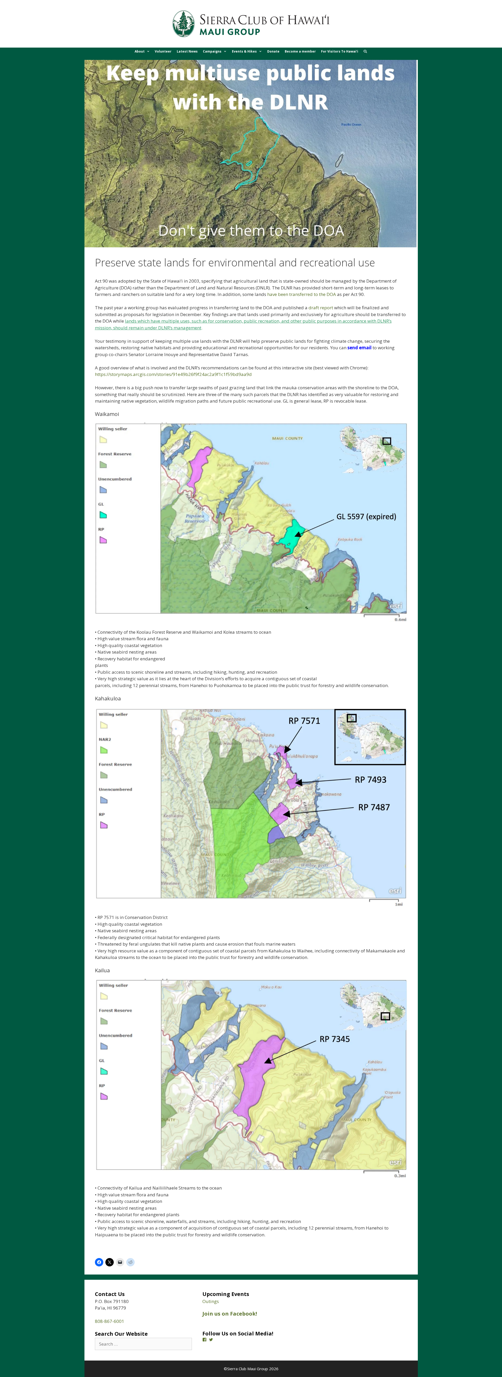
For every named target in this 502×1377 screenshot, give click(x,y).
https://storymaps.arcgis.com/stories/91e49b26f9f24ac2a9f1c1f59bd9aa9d (173, 374)
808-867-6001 (109, 1321)
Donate (273, 51)
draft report (321, 308)
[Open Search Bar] (365, 51)
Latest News (187, 51)
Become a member (300, 51)
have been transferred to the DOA (301, 294)
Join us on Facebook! (229, 1313)
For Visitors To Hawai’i (339, 51)
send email (359, 348)
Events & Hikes (244, 51)
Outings (210, 1301)
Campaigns (212, 51)
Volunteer (163, 51)
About (140, 51)
